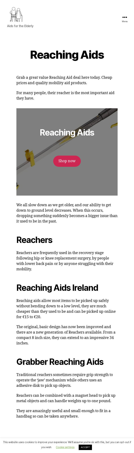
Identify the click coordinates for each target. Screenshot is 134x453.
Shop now (67, 161)
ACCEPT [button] (85, 447)
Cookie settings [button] (65, 447)
